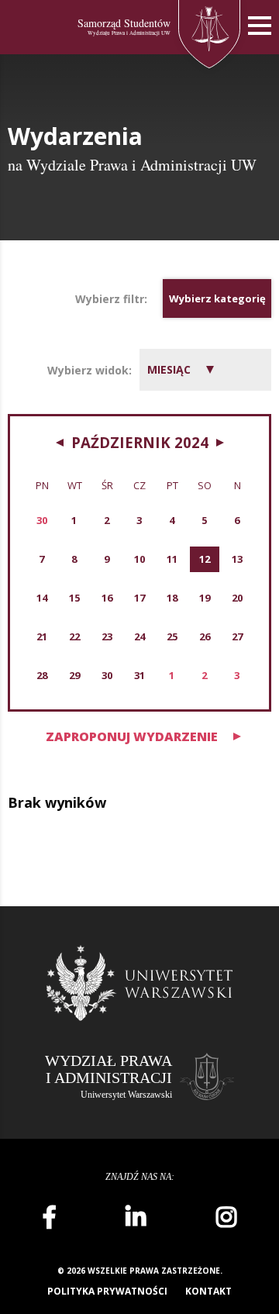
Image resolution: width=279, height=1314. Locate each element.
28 (41, 675)
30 (107, 675)
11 (172, 559)
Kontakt (208, 1291)
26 (204, 636)
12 (204, 559)
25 (172, 636)
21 (41, 636)
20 (237, 598)
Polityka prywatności (107, 1291)
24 (139, 636)
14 (41, 598)
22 (74, 636)
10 (139, 559)
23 (107, 636)
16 (107, 598)
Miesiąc (169, 369)
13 (237, 559)
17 (139, 598)
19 (204, 598)
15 (74, 598)
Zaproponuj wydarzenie (132, 736)
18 (172, 598)
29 (74, 675)
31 (139, 675)
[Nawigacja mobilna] (259, 26)
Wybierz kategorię (217, 298)
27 (237, 636)
